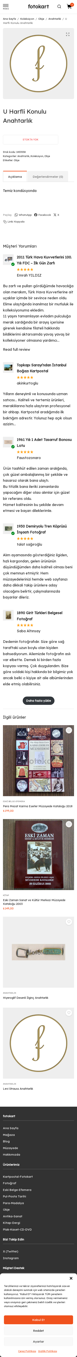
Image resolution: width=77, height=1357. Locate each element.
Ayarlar (38, 1341)
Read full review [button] (16, 349)
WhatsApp (25, 214)
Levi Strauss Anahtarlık (18, 1088)
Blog (6, 1141)
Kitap (6, 895)
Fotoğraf (9, 1183)
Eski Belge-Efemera (14, 801)
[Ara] (59, 6)
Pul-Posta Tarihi (14, 1196)
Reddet (38, 1331)
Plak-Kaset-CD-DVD (17, 1229)
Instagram (11, 1258)
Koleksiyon (27, 18)
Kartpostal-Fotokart (18, 1176)
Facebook (44, 214)
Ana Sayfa (9, 18)
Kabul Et (38, 1320)
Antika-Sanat (12, 1216)
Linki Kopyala (16, 221)
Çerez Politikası (27, 1351)
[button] (71, 1278)
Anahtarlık (54, 18)
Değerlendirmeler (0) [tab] (48, 177)
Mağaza (9, 1135)
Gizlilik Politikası (47, 1351)
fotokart (38, 6)
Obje (41, 18)
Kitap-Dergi (11, 1223)
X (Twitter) (10, 1251)
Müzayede (10, 1148)
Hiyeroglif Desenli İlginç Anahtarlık (25, 998)
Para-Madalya (13, 1203)
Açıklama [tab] (15, 177)
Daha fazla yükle (38, 700)
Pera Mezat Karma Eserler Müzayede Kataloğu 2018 (37, 806)
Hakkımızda (11, 1154)
